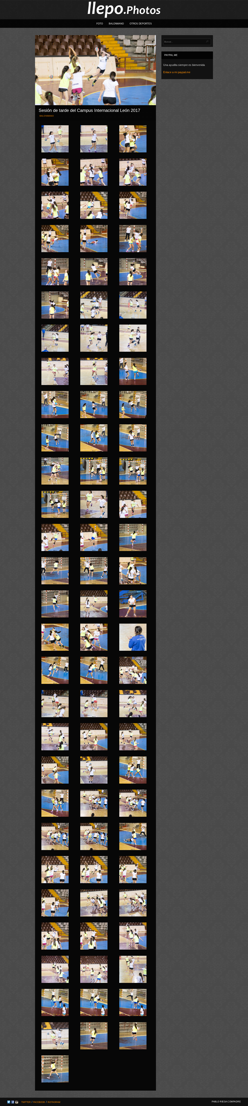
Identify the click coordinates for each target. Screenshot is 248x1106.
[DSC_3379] (132, 471)
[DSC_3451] (55, 970)
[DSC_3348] (132, 239)
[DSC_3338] (55, 173)
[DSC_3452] (93, 970)
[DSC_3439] (93, 837)
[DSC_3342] (55, 206)
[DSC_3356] (93, 339)
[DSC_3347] (93, 239)
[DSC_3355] (55, 339)
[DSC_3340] (93, 173)
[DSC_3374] (132, 438)
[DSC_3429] (55, 737)
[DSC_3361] (55, 405)
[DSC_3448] (93, 936)
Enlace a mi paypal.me (176, 72)
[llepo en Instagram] (16, 1102)
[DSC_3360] (132, 372)
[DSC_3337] (132, 139)
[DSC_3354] (132, 305)
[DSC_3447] (55, 936)
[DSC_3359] (93, 372)
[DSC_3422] (132, 671)
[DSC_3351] (132, 272)
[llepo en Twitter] (8, 1102)
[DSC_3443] (132, 870)
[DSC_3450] (132, 936)
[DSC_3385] (55, 538)
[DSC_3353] (93, 305)
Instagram (54, 1102)
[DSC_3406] (55, 604)
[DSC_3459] (93, 1003)
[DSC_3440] (132, 837)
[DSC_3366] (55, 438)
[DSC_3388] (132, 538)
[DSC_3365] (132, 405)
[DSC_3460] (132, 1003)
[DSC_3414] (55, 638)
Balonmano (116, 23)
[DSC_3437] (132, 804)
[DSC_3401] (132, 571)
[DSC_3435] (55, 804)
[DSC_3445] (93, 903)
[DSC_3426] (55, 704)
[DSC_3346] (55, 239)
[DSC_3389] (55, 571)
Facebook (39, 1102)
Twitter (26, 1102)
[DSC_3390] (93, 571)
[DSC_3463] (132, 1036)
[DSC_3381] (93, 505)
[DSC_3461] (55, 1036)
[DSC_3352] (55, 305)
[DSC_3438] (55, 837)
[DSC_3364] (93, 405)
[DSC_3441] (55, 870)
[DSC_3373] (93, 438)
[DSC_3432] (55, 770)
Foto (99, 23)
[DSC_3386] (93, 538)
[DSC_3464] (55, 1069)
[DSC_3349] (55, 272)
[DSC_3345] (132, 206)
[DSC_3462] (93, 1036)
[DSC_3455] (132, 970)
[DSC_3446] (132, 903)
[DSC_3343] (93, 206)
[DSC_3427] (93, 704)
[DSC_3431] (132, 737)
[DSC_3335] (55, 139)
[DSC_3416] (132, 638)
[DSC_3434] (132, 770)
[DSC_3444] (55, 903)
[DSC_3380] (55, 505)
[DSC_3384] (132, 505)
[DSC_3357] (132, 339)
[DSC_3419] (55, 671)
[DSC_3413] (132, 604)
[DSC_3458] (55, 1003)
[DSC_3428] (132, 704)
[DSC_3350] (93, 272)
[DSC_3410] (93, 604)
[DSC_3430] (93, 737)
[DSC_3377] (55, 471)
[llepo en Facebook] (12, 1102)
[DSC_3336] (93, 139)
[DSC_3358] (55, 372)
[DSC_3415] (93, 638)
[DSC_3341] (132, 173)
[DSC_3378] (93, 471)
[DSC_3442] (93, 870)
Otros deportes (141, 23)
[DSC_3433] (93, 770)
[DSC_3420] (93, 671)
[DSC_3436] (93, 804)
